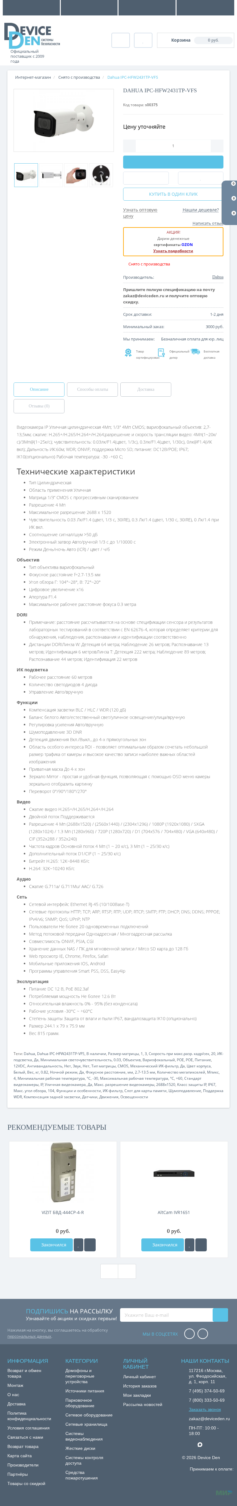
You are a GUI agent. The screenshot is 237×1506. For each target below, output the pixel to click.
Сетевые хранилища (86, 1424)
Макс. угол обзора (30, 1090)
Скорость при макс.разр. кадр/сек (179, 1053)
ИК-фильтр (113, 1090)
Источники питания (84, 1390)
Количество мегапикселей (181, 1072)
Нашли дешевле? (201, 210)
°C (89, 1078)
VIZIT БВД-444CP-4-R (63, 1212)
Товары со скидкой (26, 1483)
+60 (179, 1078)
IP (41, 1084)
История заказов (139, 1385)
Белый (19, 1072)
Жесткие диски (80, 1448)
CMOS (123, 1066)
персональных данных (29, 1336)
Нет (67, 1066)
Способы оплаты (92, 389)
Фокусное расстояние (106, 1072)
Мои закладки (137, 1395)
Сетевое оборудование (89, 1414)
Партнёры (17, 1474)
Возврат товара (23, 1446)
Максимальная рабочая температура (134, 1078)
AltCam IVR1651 (174, 1212)
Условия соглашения (28, 1427)
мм (130, 1072)
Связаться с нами (25, 1437)
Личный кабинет (139, 1376)
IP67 (211, 1084)
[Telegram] (192, 1445)
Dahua (29, 1053)
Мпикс (213, 1072)
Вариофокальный (159, 1059)
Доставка (145, 389)
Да (36, 1059)
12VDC (19, 1066)
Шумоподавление (184, 1090)
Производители (23, 1464)
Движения (108, 1096)
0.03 (117, 1059)
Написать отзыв (208, 223)
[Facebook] (189, 1334)
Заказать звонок (205, 1409)
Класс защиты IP (191, 1084)
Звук (77, 1066)
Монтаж (15, 1385)
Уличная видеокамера (65, 1084)
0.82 (44, 1072)
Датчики (90, 1096)
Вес (30, 1072)
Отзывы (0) (39, 406)
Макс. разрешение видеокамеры (124, 1084)
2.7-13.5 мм (145, 1072)
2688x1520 (165, 1084)
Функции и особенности (78, 1090)
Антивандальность (44, 1066)
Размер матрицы (123, 1053)
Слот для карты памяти (145, 1090)
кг (37, 1072)
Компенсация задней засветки (52, 1096)
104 (51, 1090)
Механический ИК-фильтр (154, 1066)
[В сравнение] (90, 1244)
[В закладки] (78, 1244)
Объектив (132, 1059)
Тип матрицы (103, 1066)
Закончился (53, 1245)
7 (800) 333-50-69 (207, 1400)
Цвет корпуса (199, 1066)
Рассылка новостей (142, 1404)
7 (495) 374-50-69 (207, 1390)
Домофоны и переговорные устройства (79, 1376)
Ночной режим (63, 1072)
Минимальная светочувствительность (76, 1059)
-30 (95, 1078)
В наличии (96, 1053)
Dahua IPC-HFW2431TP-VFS (61, 1053)
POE (180, 1059)
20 (213, 1053)
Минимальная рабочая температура (51, 1078)
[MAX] (203, 1443)
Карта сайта (19, 1455)
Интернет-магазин (33, 77)
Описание (39, 389)
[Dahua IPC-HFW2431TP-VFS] (64, 120)
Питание (203, 1059)
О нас (13, 1394)
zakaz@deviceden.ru (209, 1418)
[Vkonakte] (203, 1334)
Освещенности (134, 1096)
